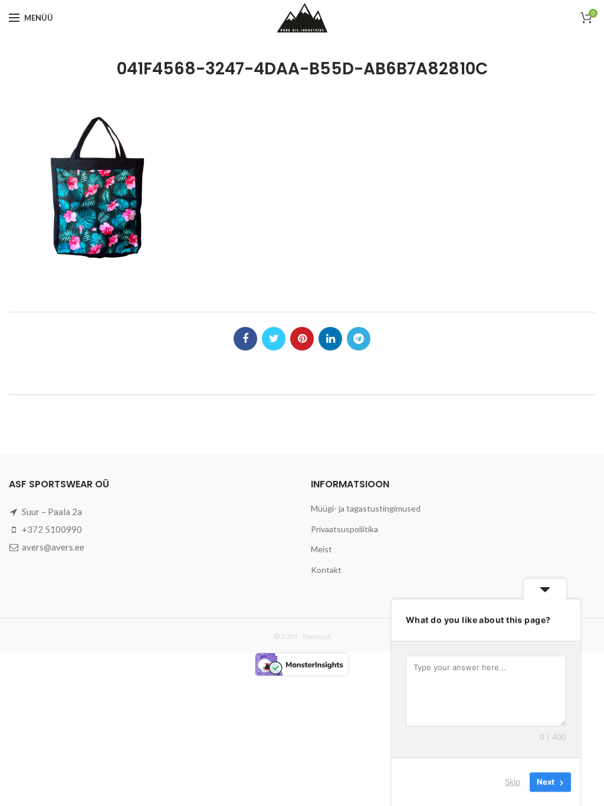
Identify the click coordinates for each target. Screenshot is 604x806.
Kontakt (326, 570)
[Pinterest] (302, 338)
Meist (321, 549)
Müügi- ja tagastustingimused (366, 508)
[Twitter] (273, 338)
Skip (512, 782)
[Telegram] (358, 338)
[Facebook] (245, 338)
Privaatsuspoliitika (344, 529)
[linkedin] (330, 338)
